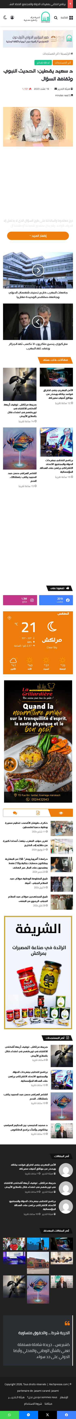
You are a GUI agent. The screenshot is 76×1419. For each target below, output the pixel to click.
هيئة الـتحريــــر (16, 1397)
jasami (55, 1390)
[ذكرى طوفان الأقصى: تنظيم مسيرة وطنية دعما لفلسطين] (62, 828)
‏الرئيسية (66, 53)
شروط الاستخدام (33, 1403)
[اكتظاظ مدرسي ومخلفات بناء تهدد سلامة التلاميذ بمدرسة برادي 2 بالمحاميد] (38, 1263)
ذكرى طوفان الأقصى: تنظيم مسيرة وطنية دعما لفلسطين (26, 825)
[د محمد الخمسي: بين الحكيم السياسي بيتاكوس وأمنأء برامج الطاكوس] (62, 1130)
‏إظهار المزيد (39, 235)
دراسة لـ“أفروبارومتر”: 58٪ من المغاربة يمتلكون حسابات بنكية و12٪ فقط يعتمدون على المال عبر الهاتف (26, 863)
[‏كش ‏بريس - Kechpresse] (37, 17)
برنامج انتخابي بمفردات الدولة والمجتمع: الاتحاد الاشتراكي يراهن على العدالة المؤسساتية (56, 466)
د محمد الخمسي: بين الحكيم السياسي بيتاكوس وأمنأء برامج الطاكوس (26, 1127)
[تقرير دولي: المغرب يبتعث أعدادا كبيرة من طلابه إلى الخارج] (62, 846)
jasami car (40, 1390)
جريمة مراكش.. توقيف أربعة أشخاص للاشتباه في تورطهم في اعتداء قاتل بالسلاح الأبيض (20, 411)
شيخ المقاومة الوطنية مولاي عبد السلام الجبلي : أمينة (29, 881)
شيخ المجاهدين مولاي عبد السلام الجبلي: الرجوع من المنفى (28, 899)
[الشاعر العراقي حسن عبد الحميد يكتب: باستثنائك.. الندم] (19, 448)
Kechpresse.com (58, 1384)
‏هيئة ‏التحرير (64, 88)
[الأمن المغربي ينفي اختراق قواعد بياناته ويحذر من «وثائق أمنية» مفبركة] (56, 377)
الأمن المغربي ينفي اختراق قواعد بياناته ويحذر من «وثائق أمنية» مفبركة (58, 394)
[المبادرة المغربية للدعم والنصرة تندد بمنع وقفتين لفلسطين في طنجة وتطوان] (14, 1244)
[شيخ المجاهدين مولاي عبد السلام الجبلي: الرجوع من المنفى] (62, 902)
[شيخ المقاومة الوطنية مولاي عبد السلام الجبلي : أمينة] (62, 884)
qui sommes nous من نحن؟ (42, 1397)
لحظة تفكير (43, 62)
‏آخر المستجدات (51, 53)
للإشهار (64, 1397)
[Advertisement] (38, 183)
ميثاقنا (48, 1403)
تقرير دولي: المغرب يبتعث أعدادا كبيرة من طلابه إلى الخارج (25, 843)
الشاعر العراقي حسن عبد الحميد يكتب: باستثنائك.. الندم (22, 477)
